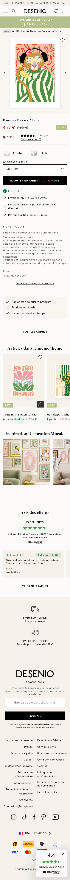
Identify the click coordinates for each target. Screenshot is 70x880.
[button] (51, 863)
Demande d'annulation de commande (51, 784)
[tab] (11, 112)
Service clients (46, 746)
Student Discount (22, 783)
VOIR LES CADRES (35, 331)
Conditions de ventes (50, 759)
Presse (28, 746)
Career (28, 759)
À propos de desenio (20, 740)
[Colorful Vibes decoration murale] (26, 462)
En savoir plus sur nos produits (35, 283)
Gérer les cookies (48, 792)
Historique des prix (14, 275)
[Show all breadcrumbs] (7, 31)
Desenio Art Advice (49, 740)
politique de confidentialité (35, 724)
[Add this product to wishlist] (62, 39)
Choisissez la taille (15, 161)
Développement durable (18, 766)
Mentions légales (22, 753)
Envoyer (35, 716)
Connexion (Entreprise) (18, 806)
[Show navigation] (5, 11)
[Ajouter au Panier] (40, 404)
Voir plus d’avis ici (35, 585)
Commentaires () (31, 139)
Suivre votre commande (52, 753)
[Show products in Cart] (64, 11)
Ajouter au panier (35, 180)
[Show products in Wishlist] (56, 11)
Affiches (20, 31)
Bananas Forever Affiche (45, 31)
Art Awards (26, 800)
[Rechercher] (14, 11)
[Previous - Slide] (4, 73)
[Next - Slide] (66, 73)
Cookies (42, 766)
